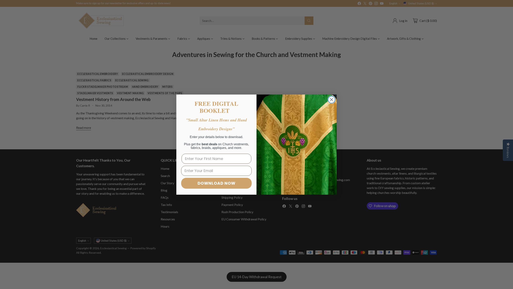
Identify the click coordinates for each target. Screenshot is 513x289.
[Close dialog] (331, 99)
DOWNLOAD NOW (216, 183)
